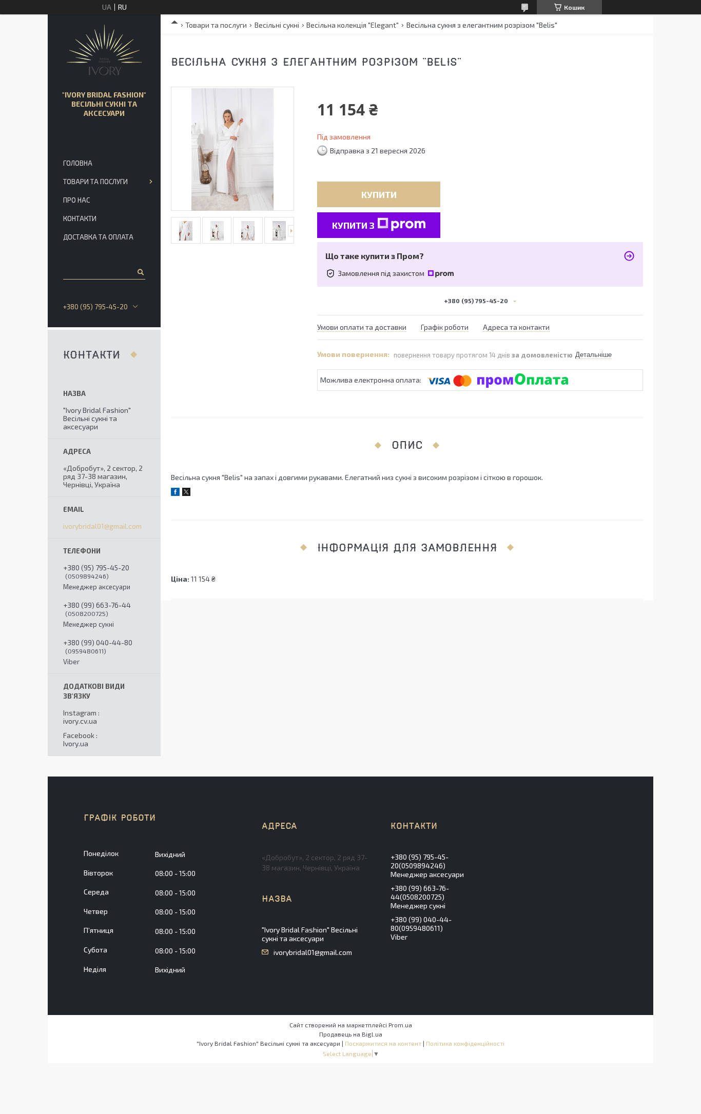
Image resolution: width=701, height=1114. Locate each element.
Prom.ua (400, 1024)
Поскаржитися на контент (383, 1043)
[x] (186, 493)
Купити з (353, 225)
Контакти (79, 218)
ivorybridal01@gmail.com (102, 526)
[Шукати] (139, 272)
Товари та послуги (216, 25)
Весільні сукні (277, 25)
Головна (77, 163)
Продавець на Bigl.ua (350, 1034)
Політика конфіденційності (465, 1043)
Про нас (76, 200)
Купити (379, 194)
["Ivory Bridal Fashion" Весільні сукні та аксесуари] (104, 50)
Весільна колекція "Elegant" (352, 25)
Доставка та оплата (98, 237)
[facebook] (175, 493)
